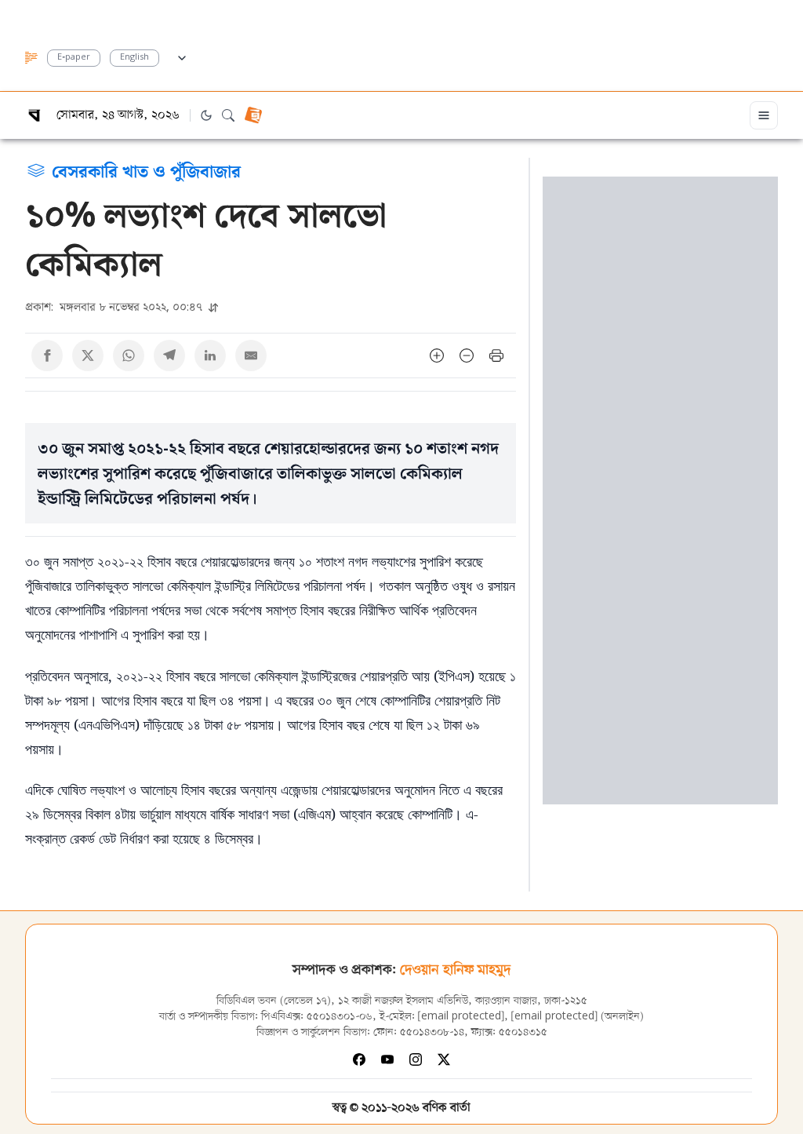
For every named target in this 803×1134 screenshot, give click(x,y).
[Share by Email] (251, 355)
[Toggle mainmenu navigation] (764, 115)
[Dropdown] (182, 55)
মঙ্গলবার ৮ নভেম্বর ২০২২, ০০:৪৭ (115, 306)
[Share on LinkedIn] (210, 355)
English (134, 58)
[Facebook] (359, 1059)
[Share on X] (88, 355)
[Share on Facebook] (47, 355)
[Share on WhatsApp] (128, 355)
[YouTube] (387, 1059)
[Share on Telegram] (169, 355)
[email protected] (461, 1016)
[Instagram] (415, 1059)
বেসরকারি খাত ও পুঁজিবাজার (146, 170)
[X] (444, 1059)
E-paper (73, 58)
